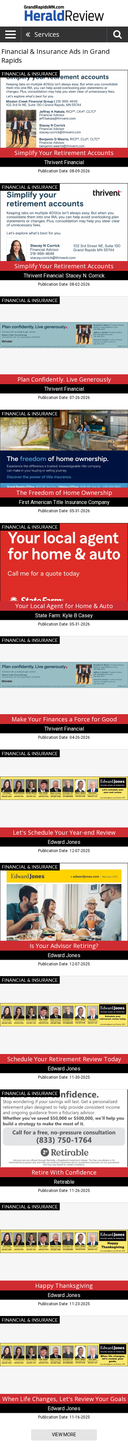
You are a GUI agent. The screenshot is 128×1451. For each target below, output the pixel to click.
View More (64, 1434)
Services (46, 34)
